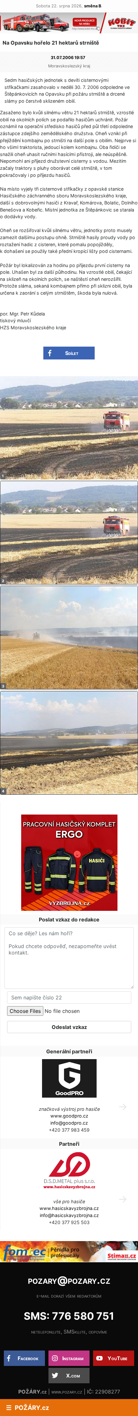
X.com (73, 1375)
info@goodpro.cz (69, 1123)
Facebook (28, 1358)
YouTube (117, 1358)
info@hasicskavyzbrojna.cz (69, 1215)
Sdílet (71, 353)
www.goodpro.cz (69, 1115)
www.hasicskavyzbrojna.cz (69, 1208)
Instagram (72, 1358)
